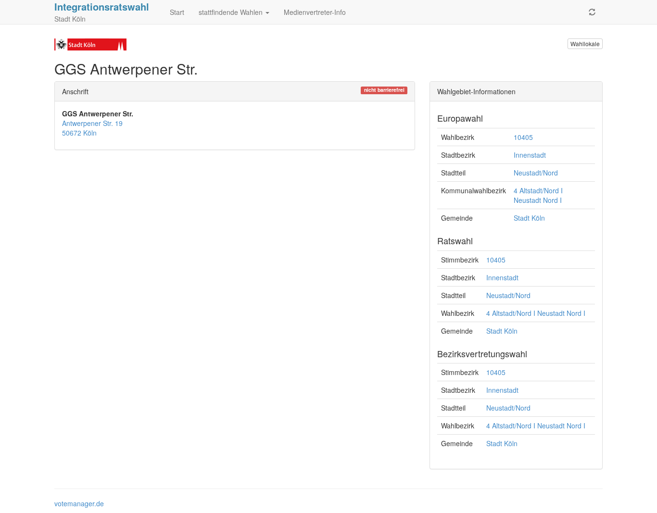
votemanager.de (79, 503)
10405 (523, 137)
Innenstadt (530, 155)
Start (177, 12)
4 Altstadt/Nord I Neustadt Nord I (538, 195)
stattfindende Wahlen (232, 12)
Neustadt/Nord (536, 172)
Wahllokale (585, 43)
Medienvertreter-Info (315, 12)
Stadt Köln (529, 218)
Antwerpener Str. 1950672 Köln (92, 128)
